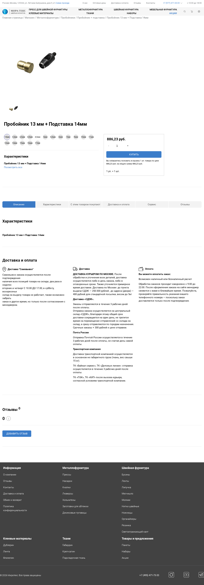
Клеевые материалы (41, 13)
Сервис (152, 204)
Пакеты (126, 545)
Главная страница (12, 17)
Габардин (67, 545)
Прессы (66, 474)
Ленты (125, 481)
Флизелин (8, 557)
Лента (6, 551)
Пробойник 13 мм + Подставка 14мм (127, 17)
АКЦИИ (173, 13)
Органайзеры (129, 519)
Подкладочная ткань (73, 557)
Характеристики (52, 204)
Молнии (126, 500)
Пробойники (68, 17)
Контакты (150, 3)
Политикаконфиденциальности (15, 508)
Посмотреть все (13, 167)
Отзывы (137, 3)
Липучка (126, 487)
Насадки (67, 481)
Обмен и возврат (12, 500)
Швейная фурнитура (126, 9)
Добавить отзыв (16, 433)
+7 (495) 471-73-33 (149, 575)
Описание (18, 204)
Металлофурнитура (91, 9)
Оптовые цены (99, 3)
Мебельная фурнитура (163, 9)
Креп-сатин (68, 551)
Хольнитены (69, 500)
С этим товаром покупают (85, 204)
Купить (134, 154)
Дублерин (8, 545)
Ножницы (127, 512)
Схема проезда (62, 3)
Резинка (126, 525)
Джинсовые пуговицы (74, 512)
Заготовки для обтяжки (75, 506)
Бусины (126, 474)
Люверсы (67, 493)
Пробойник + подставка (91, 17)
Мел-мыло (127, 493)
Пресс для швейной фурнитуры (48, 9)
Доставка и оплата (119, 3)
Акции (125, 557)
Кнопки (66, 487)
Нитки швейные (130, 506)
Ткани (90, 13)
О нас (85, 3)
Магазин (30, 17)
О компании (9, 474)
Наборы (131, 13)
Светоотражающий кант (135, 531)
